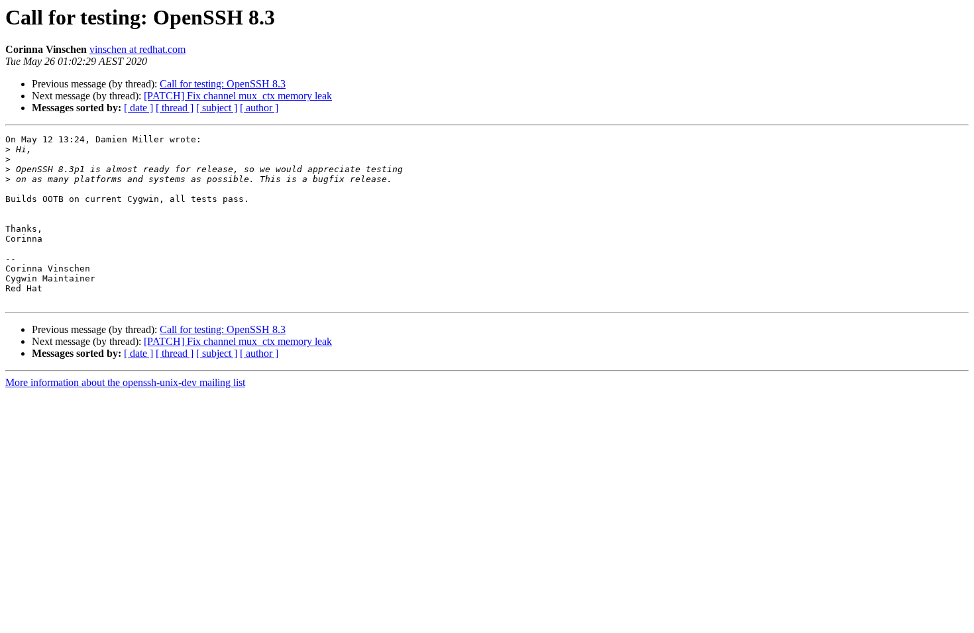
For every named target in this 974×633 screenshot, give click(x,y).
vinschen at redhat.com (137, 49)
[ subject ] (216, 107)
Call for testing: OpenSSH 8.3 (223, 83)
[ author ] (259, 107)
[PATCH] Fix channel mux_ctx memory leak (238, 95)
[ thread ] (174, 107)
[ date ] (138, 107)
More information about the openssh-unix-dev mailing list (125, 382)
